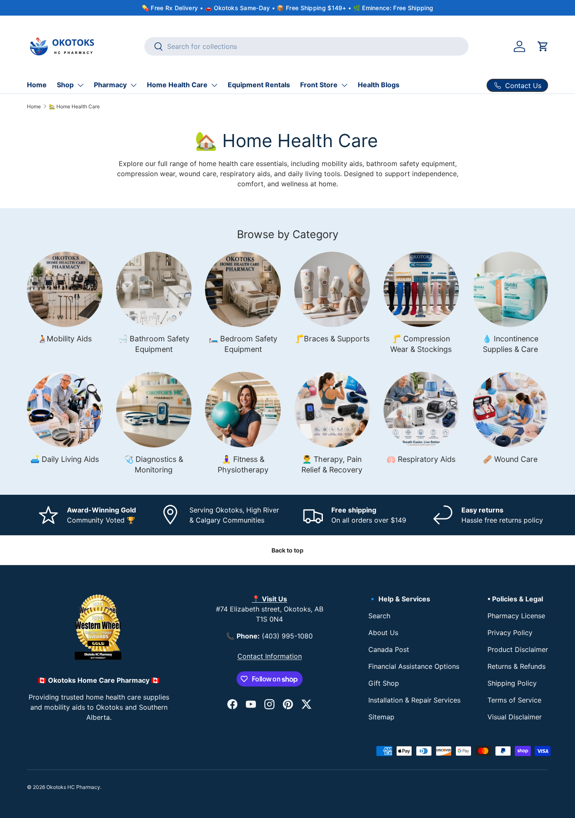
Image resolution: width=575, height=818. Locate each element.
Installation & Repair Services (414, 700)
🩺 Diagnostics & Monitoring (153, 464)
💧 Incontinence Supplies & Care (510, 344)
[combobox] (306, 46)
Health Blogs (378, 84)
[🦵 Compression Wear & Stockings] (421, 289)
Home (37, 84)
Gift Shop (383, 683)
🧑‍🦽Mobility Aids (64, 338)
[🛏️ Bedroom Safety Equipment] (243, 289)
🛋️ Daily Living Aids (64, 459)
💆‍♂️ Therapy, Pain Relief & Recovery (331, 464)
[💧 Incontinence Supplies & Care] (510, 289)
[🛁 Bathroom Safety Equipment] (154, 289)
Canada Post (388, 649)
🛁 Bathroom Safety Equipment (153, 344)
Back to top (287, 550)
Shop (65, 84)
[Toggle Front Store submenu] (344, 85)
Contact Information (269, 656)
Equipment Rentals (259, 84)
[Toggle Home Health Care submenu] (214, 85)
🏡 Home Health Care (74, 106)
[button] (543, 46)
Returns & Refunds (516, 666)
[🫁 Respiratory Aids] (421, 410)
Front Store (319, 84)
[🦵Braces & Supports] (332, 289)
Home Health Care (177, 84)
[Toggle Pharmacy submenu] (133, 85)
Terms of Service (514, 700)
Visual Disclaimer (514, 717)
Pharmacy (110, 84)
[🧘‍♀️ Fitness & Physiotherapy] (243, 410)
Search (379, 615)
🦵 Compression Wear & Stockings (421, 344)
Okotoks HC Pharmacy (73, 787)
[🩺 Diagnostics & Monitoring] (154, 410)
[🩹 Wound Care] (510, 410)
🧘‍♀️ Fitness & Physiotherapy (243, 464)
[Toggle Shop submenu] (80, 85)
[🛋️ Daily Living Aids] (65, 410)
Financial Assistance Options (413, 666)
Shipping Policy (512, 683)
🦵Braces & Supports (332, 338)
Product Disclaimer (517, 649)
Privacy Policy (509, 632)
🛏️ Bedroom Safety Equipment (243, 344)
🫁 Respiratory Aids (420, 459)
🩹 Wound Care (510, 459)
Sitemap (381, 717)
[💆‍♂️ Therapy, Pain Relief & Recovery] (332, 410)
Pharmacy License (516, 615)
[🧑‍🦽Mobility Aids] (65, 289)
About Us (383, 632)
